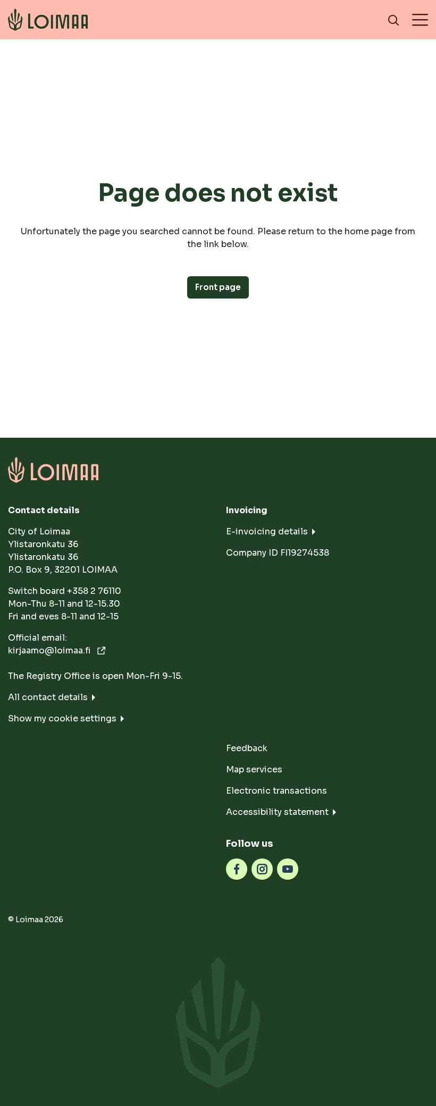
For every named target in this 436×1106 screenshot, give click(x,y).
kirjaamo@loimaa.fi (50, 650)
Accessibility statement (277, 812)
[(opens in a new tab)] (236, 868)
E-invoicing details (267, 531)
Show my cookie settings (62, 718)
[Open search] (393, 19)
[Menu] (420, 19)
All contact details (48, 697)
